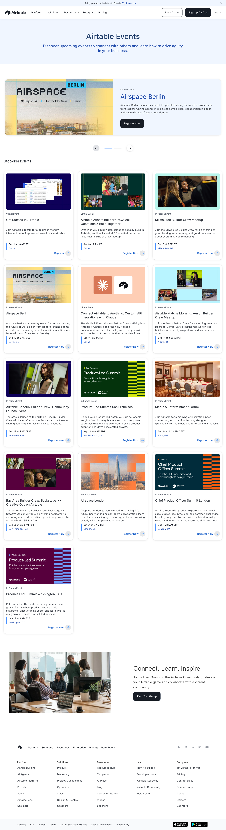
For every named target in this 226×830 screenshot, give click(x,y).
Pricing (102, 12)
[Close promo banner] (221, 3)
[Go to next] (130, 148)
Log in (217, 12)
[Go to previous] (96, 148)
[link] (113, 107)
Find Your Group (147, 696)
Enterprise (89, 12)
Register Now (132, 123)
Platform (36, 12)
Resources (70, 12)
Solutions (52, 12)
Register (59, 253)
